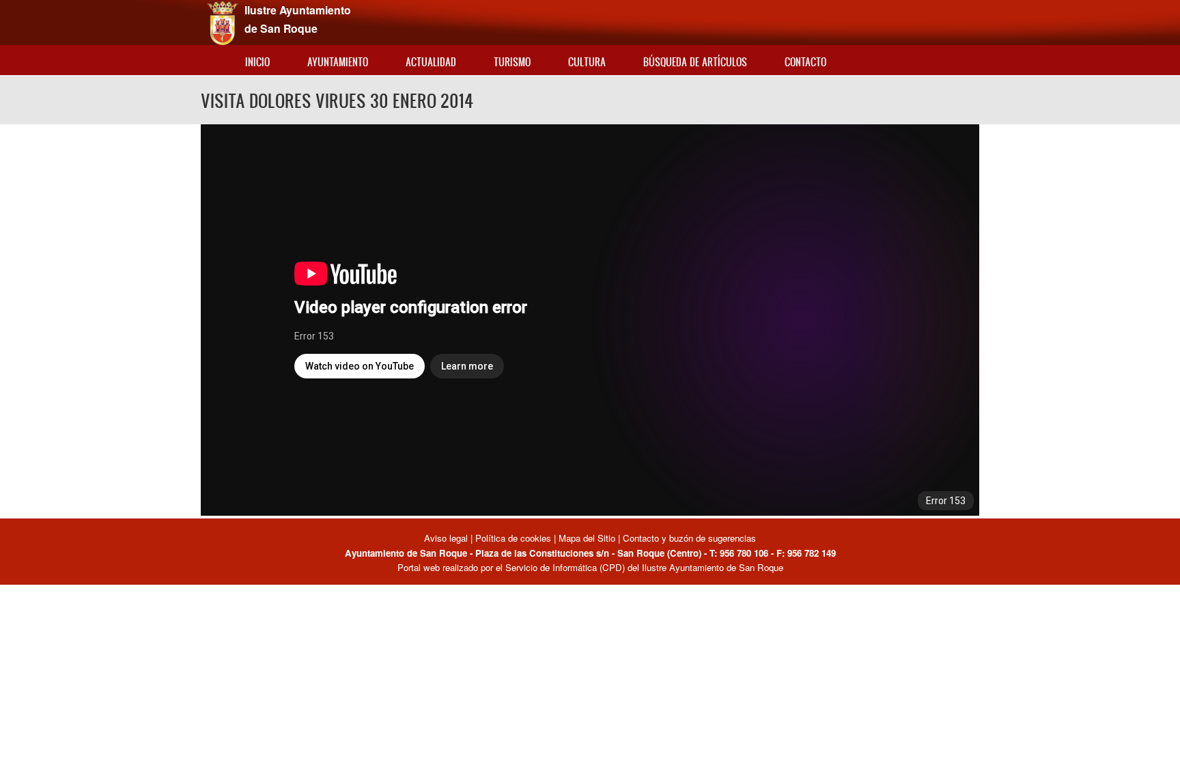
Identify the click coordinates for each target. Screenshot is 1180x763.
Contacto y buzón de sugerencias (689, 537)
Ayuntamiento (337, 62)
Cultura (587, 62)
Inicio (257, 62)
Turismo (512, 62)
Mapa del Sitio (587, 537)
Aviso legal (447, 537)
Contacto (805, 62)
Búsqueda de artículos (695, 62)
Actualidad (431, 62)
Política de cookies (513, 537)
